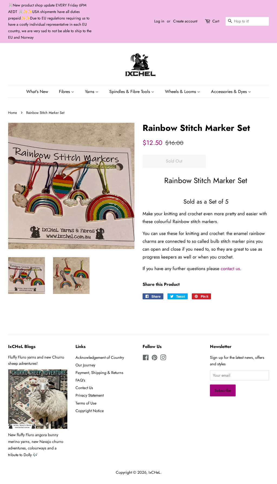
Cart (215, 21)
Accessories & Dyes (229, 91)
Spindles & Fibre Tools (130, 91)
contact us (230, 268)
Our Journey (85, 365)
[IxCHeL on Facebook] (146, 358)
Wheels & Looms (181, 91)
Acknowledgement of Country (99, 357)
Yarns (90, 91)
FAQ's (80, 380)
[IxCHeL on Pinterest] (154, 358)
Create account (185, 21)
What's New (37, 91)
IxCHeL (154, 472)
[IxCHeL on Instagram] (163, 358)
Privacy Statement (89, 395)
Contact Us (84, 387)
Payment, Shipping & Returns (99, 372)
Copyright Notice (89, 410)
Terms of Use (85, 403)
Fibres (65, 91)
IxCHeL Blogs (21, 346)
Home (12, 112)
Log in (159, 21)
